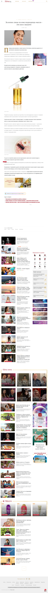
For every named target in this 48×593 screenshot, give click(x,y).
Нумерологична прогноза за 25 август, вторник (38, 292)
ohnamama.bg (24, 246)
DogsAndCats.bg (37, 582)
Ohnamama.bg (9, 582)
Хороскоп (24, 1)
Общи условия (12, 589)
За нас (13, 585)
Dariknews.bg (22, 582)
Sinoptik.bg (31, 582)
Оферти (8, 501)
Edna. (8, 1)
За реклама (22, 585)
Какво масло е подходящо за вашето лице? (9, 181)
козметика (21, 229)
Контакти (34, 585)
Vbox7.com (27, 582)
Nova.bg (17, 582)
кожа (5, 229)
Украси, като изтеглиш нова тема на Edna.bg (40, 453)
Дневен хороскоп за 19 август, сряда (38, 296)
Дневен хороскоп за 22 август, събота (38, 283)
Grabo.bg (17, 583)
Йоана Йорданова (41, 403)
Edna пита (7, 370)
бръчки (17, 229)
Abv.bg (4, 582)
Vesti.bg (13, 582)
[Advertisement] (18, 214)
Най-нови (17, 1)
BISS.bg (31, 583)
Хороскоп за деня (38, 252)
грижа (13, 229)
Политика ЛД (17, 585)
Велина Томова (10, 227)
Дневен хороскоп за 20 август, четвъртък (38, 279)
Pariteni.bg (21, 583)
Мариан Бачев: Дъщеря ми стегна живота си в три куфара (39, 288)
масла (9, 229)
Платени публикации (29, 585)
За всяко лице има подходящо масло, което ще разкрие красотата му (38, 275)
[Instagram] (29, 579)
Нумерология (31, 1)
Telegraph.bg (43, 582)
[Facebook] (27, 579)
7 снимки (9, 184)
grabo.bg (18, 267)
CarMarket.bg (26, 583)
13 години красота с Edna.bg (24, 19)
